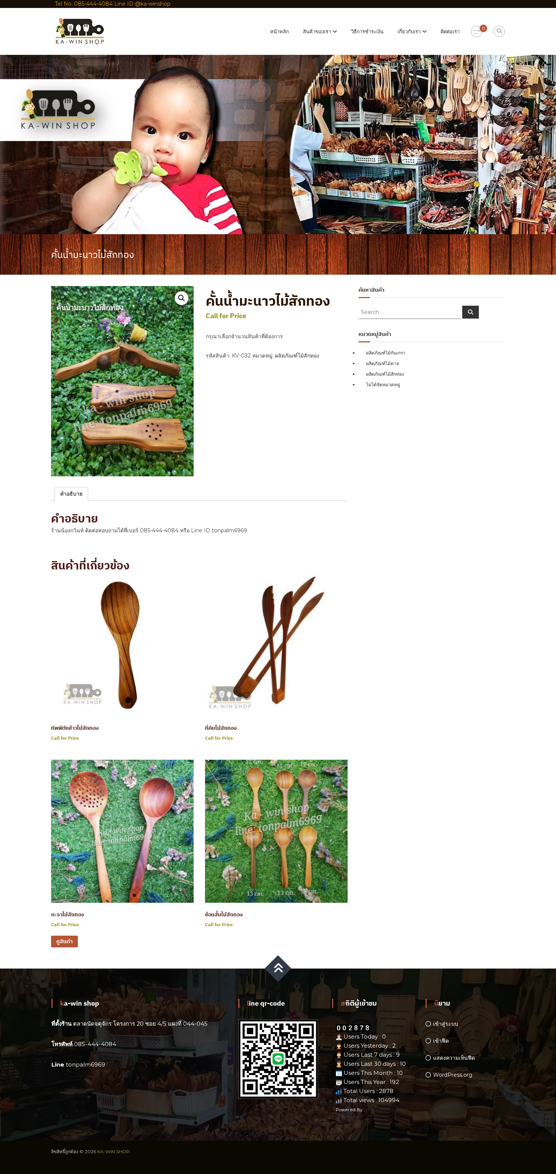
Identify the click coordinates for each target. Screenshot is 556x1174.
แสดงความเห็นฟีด (454, 1057)
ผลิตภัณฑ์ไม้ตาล (382, 363)
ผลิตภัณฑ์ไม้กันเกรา (385, 353)
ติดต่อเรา (450, 31)
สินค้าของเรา (317, 31)
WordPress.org (452, 1074)
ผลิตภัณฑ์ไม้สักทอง (297, 355)
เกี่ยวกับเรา (409, 31)
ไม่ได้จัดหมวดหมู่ (383, 384)
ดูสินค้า (64, 941)
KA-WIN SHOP (113, 1151)
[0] (476, 31)
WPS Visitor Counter (385, 1109)
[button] (181, 298)
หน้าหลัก (279, 31)
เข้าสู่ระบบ (445, 1023)
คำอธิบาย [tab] (71, 493)
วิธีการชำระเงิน (367, 31)
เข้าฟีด (441, 1040)
